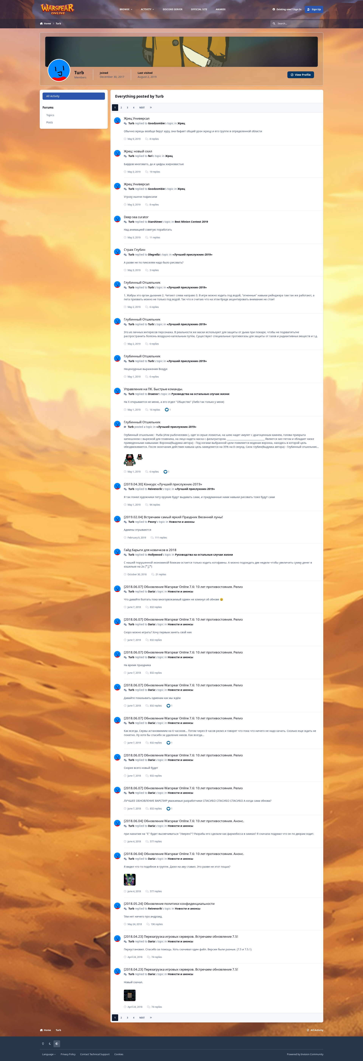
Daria (151, 591)
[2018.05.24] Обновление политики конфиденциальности (169, 903)
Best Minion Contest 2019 (191, 221)
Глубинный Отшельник (142, 282)
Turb (131, 123)
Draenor (153, 394)
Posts (49, 122)
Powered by (305, 1054)
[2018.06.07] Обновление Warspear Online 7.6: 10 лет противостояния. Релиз (183, 587)
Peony (152, 522)
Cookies (118, 1054)
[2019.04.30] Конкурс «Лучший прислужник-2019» (163, 484)
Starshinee (155, 221)
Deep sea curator (136, 217)
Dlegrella (154, 254)
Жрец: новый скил (138, 151)
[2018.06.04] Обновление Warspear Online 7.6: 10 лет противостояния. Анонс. (184, 821)
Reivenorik (155, 489)
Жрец (181, 123)
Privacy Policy (68, 1054)
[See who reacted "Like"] (167, 409)
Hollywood (155, 554)
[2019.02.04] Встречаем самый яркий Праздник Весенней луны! (173, 517)
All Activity (52, 96)
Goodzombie (156, 123)
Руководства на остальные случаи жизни (200, 394)
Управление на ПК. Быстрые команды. (153, 389)
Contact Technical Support (95, 1054)
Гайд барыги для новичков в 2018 (150, 550)
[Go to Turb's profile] (117, 120)
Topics (50, 115)
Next (142, 107)
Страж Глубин (134, 249)
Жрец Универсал (137, 118)
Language (48, 1054)
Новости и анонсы (182, 522)
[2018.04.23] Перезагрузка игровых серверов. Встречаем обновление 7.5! (181, 936)
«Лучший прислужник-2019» (192, 254)
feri (150, 156)
